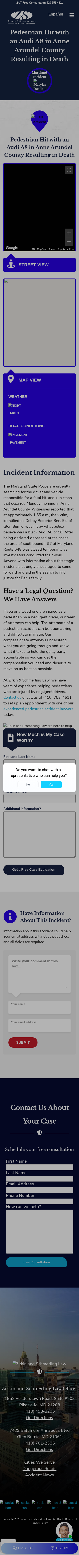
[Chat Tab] (39, 777)
